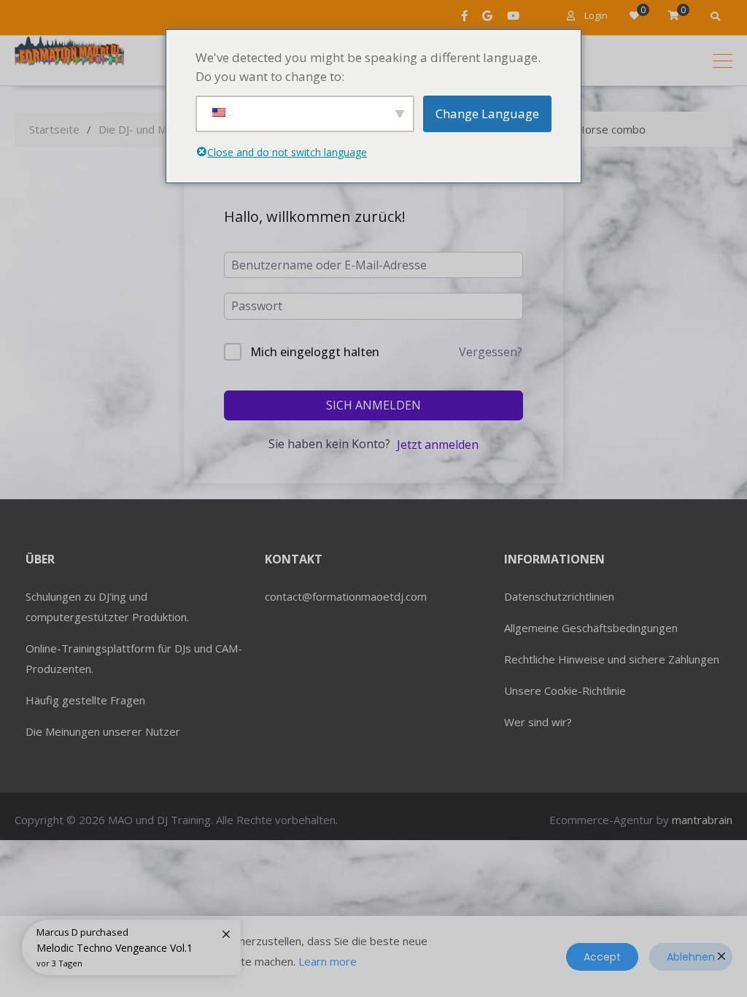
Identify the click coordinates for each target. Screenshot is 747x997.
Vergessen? (490, 352)
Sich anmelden (373, 405)
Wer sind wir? (538, 722)
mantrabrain (702, 819)
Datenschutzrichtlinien (559, 596)
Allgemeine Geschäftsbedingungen (591, 627)
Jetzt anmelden (438, 444)
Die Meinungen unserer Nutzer (103, 731)
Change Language (487, 113)
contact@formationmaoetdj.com (346, 596)
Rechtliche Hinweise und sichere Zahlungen (611, 659)
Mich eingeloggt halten (314, 352)
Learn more (327, 961)
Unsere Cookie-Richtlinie (565, 690)
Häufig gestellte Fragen (85, 700)
